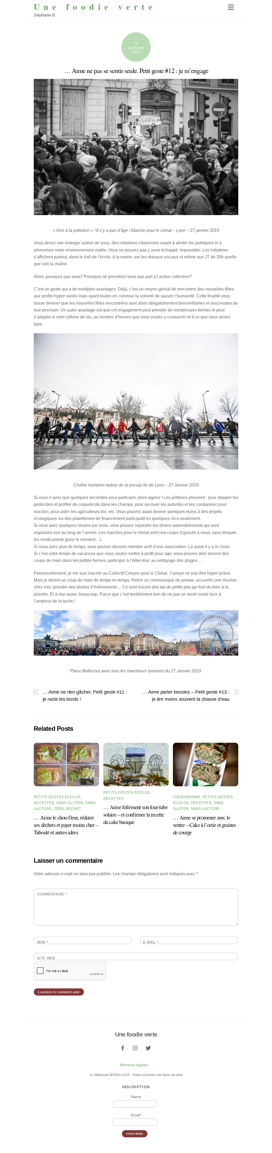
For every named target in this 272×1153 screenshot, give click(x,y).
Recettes (44, 803)
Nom (42, 942)
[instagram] (135, 1047)
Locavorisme (187, 797)
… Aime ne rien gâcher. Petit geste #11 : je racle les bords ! (85, 695)
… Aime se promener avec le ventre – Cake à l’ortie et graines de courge (204, 825)
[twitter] (148, 1047)
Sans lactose (205, 808)
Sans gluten (69, 803)
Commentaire (52, 894)
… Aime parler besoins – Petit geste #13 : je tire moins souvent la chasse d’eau (185, 695)
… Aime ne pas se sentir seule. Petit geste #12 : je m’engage (136, 70)
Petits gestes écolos (57, 797)
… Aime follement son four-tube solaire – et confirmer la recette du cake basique (135, 814)
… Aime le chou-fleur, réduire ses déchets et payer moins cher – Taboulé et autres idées (66, 825)
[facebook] (122, 1047)
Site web (46, 958)
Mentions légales (134, 1065)
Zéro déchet (67, 808)
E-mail (150, 942)
